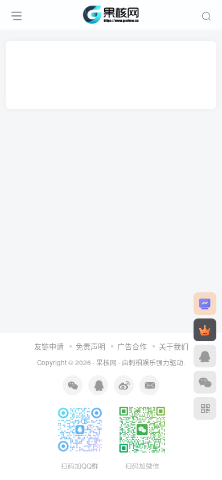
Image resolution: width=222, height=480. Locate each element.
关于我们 (173, 346)
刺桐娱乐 (142, 362)
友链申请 (49, 346)
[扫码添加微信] (205, 382)
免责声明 (90, 346)
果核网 (106, 362)
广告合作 (132, 346)
